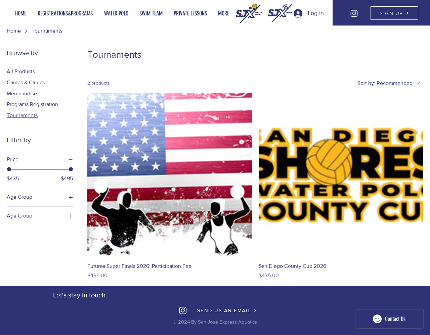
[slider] (9, 169)
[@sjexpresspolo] (354, 13)
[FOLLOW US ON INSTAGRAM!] (183, 310)
